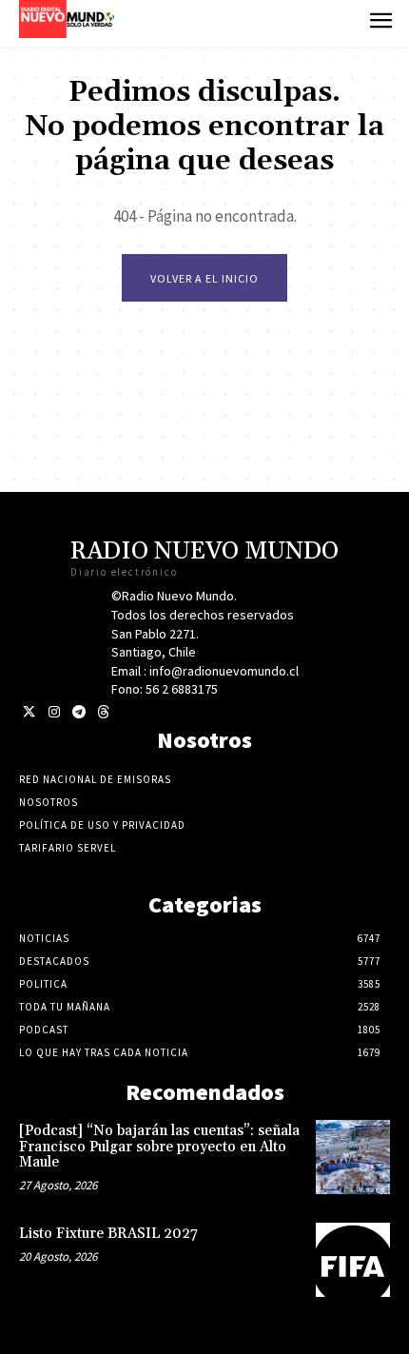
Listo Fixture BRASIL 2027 (108, 1234)
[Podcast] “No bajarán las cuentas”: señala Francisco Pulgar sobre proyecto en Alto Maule (159, 1146)
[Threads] (103, 712)
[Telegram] (78, 712)
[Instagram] (54, 712)
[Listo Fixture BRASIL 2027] (353, 1260)
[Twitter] (29, 712)
